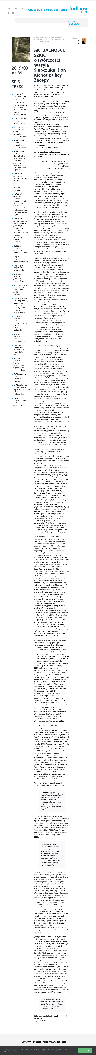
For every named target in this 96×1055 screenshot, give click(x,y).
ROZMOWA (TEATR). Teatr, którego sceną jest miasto (20, 177)
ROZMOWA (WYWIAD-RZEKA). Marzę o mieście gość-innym (20, 222)
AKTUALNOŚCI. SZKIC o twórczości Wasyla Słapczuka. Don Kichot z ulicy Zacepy (20, 107)
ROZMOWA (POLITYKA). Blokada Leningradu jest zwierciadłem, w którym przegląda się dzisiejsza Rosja (21, 201)
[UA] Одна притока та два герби (19, 400)
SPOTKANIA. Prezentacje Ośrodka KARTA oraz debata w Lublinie (19, 349)
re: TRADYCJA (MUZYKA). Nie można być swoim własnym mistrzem (19, 156)
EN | (11, 9)
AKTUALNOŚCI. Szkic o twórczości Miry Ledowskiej (20, 96)
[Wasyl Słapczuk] (78, 37)
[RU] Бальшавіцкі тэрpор (20, 375)
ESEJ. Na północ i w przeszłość (19, 266)
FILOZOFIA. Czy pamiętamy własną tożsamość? (20, 248)
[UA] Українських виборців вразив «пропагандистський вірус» (21, 388)
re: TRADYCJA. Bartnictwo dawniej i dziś (18, 142)
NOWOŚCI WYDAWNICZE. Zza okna (20, 336)
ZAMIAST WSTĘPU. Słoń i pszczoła (20, 119)
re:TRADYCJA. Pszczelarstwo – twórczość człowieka (19, 130)
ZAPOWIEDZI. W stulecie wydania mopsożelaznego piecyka (20, 321)
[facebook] (9, 13)
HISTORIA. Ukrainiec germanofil (17, 276)
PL (23, 9)
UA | (18, 9)
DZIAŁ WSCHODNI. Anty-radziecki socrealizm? (20, 287)
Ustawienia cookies (10, 1052)
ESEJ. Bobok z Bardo (17, 258)
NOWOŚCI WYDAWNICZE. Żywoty (19, 360)
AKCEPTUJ (85, 1051)
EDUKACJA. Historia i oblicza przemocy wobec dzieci (20, 300)
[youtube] (13, 13)
